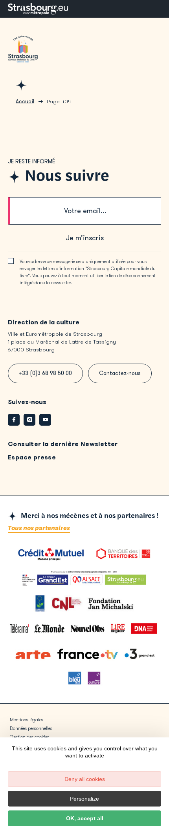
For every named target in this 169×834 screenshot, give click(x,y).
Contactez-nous (120, 373)
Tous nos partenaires (39, 528)
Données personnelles (31, 728)
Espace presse (32, 457)
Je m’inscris (85, 238)
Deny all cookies (84, 779)
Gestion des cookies (29, 737)
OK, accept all (84, 818)
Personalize (84, 799)
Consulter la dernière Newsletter (63, 444)
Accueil (25, 101)
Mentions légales (26, 720)
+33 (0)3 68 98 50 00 (45, 373)
